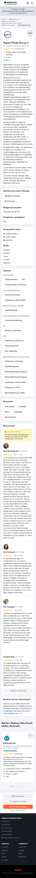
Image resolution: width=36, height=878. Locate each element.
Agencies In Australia (8, 21)
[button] (30, 33)
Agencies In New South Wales (11, 23)
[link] (27, 3)
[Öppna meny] (32, 3)
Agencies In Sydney (8, 25)
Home (4, 19)
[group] (18, 754)
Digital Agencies (14, 19)
